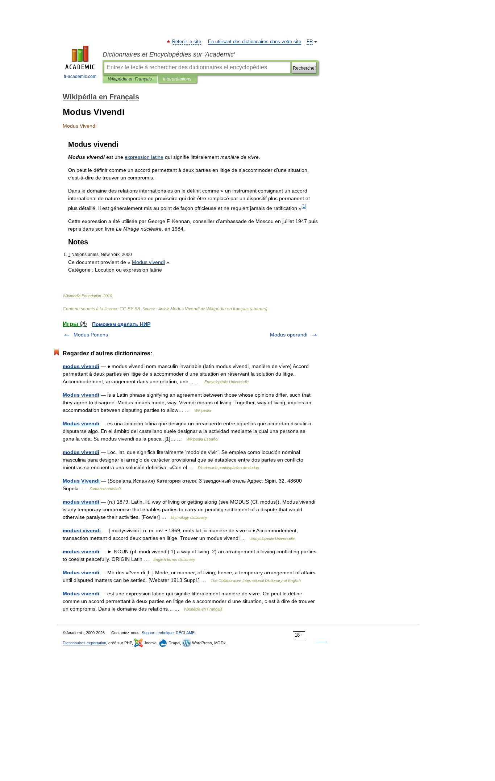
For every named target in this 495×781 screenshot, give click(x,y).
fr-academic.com (80, 76)
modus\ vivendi (82, 530)
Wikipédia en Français (130, 79)
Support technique (158, 633)
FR (310, 41)
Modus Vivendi (185, 308)
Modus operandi (288, 335)
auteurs (258, 308)
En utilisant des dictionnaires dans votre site (254, 41)
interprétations (177, 79)
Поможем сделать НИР (121, 324)
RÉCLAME (185, 633)
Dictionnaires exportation (84, 643)
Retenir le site (187, 41)
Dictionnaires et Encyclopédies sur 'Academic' (169, 54)
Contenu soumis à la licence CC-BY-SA (101, 308)
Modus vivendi (81, 395)
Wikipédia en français (227, 308)
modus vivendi (81, 366)
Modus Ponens (91, 335)
